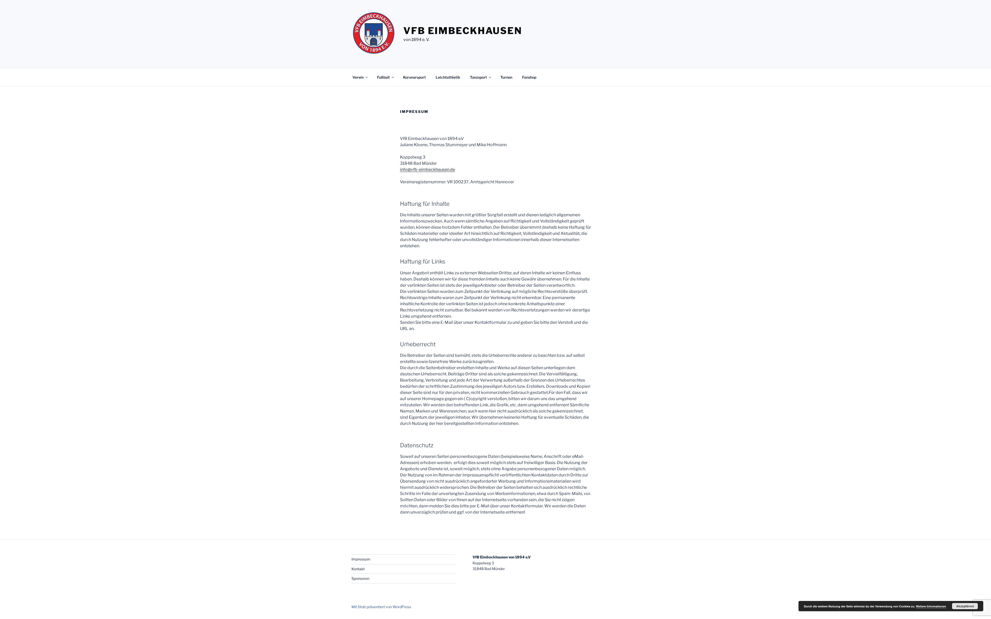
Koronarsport (414, 77)
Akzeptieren (965, 606)
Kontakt (358, 569)
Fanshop (529, 77)
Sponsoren (360, 578)
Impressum (360, 559)
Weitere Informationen (931, 606)
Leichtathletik (448, 77)
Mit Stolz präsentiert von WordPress (381, 607)
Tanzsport (478, 77)
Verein (358, 77)
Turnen (506, 77)
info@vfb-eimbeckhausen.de (427, 169)
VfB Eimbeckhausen (462, 30)
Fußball (383, 77)
